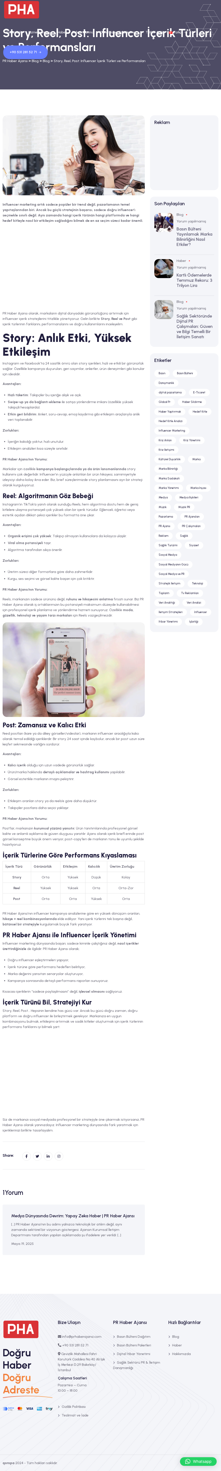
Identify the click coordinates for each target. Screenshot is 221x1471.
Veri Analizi (194, 602)
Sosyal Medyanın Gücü (173, 564)
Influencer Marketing (172, 430)
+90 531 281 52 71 (24, 52)
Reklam (163, 535)
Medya (163, 497)
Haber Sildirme (192, 402)
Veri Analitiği (167, 602)
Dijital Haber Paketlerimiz (118, 32)
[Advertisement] (74, 264)
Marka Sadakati (169, 478)
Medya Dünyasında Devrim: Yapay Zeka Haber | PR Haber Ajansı (72, 1215)
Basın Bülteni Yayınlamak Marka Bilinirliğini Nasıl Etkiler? (194, 236)
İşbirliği (193, 621)
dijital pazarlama (170, 392)
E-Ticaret (199, 392)
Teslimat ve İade (75, 1415)
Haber (62, 32)
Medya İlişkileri (188, 497)
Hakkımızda (14, 32)
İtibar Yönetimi (168, 621)
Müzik (163, 507)
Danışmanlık (166, 383)
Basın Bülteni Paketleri (134, 1345)
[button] (198, 1461)
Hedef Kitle (200, 411)
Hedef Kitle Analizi (171, 421)
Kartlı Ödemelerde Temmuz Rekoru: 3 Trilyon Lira (194, 280)
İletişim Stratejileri (171, 612)
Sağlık (184, 535)
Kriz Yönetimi (191, 440)
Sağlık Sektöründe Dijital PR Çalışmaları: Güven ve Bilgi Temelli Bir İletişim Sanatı (195, 326)
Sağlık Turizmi (168, 545)
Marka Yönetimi (169, 488)
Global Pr (164, 402)
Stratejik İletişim (169, 583)
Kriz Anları (165, 440)
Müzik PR (184, 507)
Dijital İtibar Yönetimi (133, 1354)
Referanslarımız (83, 32)
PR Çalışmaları (191, 526)
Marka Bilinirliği (168, 468)
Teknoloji (197, 583)
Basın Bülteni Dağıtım (133, 1337)
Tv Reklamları (190, 593)
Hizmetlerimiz (38, 32)
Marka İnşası (198, 488)
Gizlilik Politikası (74, 1407)
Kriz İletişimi (166, 449)
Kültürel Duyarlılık (170, 459)
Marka (196, 459)
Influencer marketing (72, 1125)
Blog (180, 215)
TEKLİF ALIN (154, 32)
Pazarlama (166, 516)
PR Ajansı (164, 526)
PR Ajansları (192, 516)
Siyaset (194, 545)
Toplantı (164, 593)
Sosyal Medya (168, 554)
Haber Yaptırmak (170, 411)
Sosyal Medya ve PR (172, 574)
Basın (162, 373)
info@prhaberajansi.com (81, 1337)
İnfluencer (200, 612)
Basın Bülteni (185, 373)
